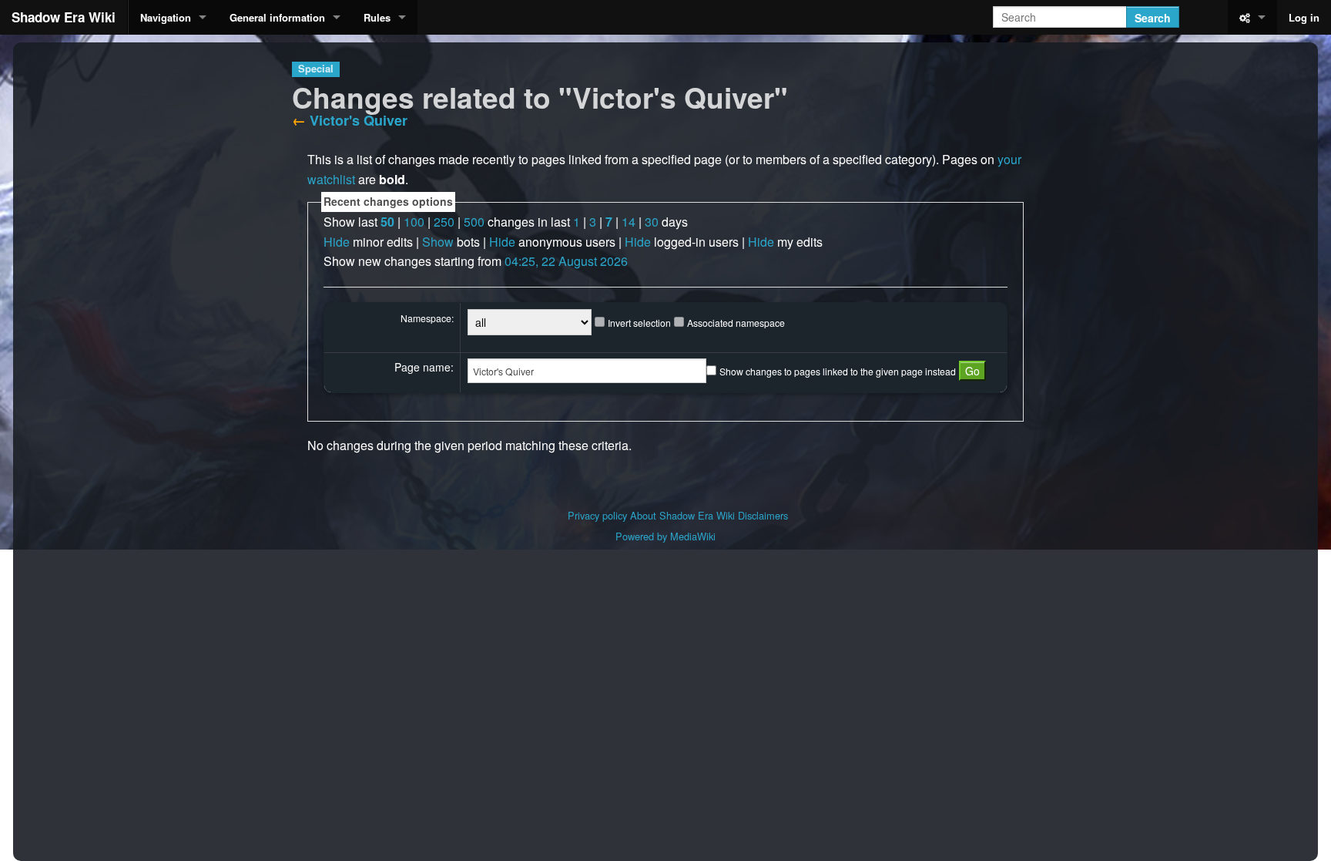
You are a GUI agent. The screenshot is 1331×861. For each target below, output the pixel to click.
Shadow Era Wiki (64, 17)
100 (414, 221)
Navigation (165, 17)
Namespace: (427, 318)
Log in (1304, 17)
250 (444, 221)
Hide (337, 242)
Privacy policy (597, 515)
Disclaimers (763, 515)
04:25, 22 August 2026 (566, 261)
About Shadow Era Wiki (682, 515)
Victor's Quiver (358, 120)
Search (1153, 17)
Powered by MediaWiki (665, 536)
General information (277, 17)
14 (628, 221)
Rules (377, 17)
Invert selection (639, 322)
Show (438, 242)
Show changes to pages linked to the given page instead (837, 371)
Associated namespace (736, 322)
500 (474, 221)
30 (652, 221)
